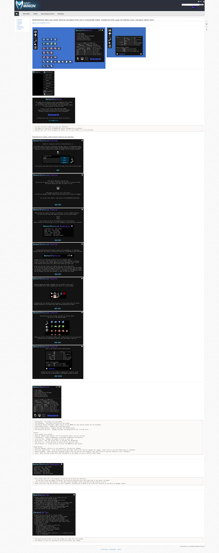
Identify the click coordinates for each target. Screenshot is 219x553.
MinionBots (26, 13)
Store (19, 25)
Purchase (20, 20)
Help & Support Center (47, 13)
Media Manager (113, 549)
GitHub (35, 13)
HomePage (61, 13)
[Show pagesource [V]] (206, 21)
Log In (206, 1)
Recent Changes (104, 549)
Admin (201, 1)
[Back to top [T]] (206, 29)
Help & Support (21, 27)
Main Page (20, 19)
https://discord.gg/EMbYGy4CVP (42, 23)
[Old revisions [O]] (206, 24)
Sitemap (119, 549)
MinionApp (20, 23)
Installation (20, 22)
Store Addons (20, 26)
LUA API (19, 29)
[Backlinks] (206, 26)
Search (201, 4)
